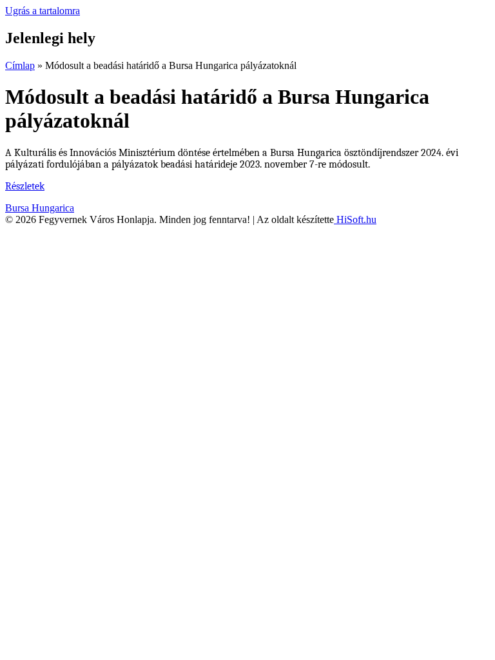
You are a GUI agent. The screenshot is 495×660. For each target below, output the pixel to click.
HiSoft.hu (355, 219)
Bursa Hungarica (39, 207)
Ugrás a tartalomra (42, 10)
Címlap (20, 65)
